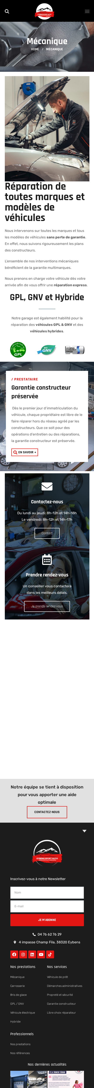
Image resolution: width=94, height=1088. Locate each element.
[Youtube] (41, 954)
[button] (7, 11)
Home (35, 49)
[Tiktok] (50, 954)
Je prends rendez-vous (47, 606)
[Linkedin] (32, 954)
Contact (47, 533)
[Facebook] (14, 954)
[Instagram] (23, 954)
